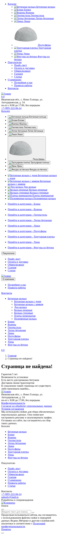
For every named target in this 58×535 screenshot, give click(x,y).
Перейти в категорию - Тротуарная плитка (31, 236)
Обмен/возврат (22, 71)
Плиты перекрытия (42, 195)
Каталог (12, 4)
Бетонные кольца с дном (27, 301)
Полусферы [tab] (38, 159)
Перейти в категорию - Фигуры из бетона (31, 247)
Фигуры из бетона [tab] (38, 169)
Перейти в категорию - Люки (24, 225)
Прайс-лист (20, 65)
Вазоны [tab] (23, 124)
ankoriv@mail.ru (10, 497)
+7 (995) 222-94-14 (11, 108)
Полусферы (44, 45)
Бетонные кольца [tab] (37, 117)
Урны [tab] (19, 166)
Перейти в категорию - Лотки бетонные (30, 220)
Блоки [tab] (21, 120)
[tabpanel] (29, 187)
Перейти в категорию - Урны (24, 242)
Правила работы (23, 85)
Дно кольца (29, 187)
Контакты (13, 88)
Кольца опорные (38, 189)
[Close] (2, 509)
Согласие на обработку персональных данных (26, 406)
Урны (26, 53)
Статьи (18, 76)
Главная (12, 355)
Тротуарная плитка (18, 339)
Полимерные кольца (44, 198)
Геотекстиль (37, 15)
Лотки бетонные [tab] (35, 131)
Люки (26, 21)
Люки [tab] (20, 134)
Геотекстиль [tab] (30, 127)
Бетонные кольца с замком (28, 304)
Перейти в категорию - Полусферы (27, 231)
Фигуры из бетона (18, 344)
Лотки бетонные (44, 18)
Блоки (27, 9)
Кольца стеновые (39, 192)
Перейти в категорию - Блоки (24, 204)
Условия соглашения (12, 409)
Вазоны (29, 12)
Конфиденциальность (13, 403)
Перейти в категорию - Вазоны (25, 209)
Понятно (6, 529)
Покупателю (15, 62)
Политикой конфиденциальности (23, 525)
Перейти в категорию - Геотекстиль (27, 214)
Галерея (18, 73)
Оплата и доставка (24, 68)
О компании (14, 79)
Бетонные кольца (45, 6)
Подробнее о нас (23, 82)
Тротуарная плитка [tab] (39, 162)
